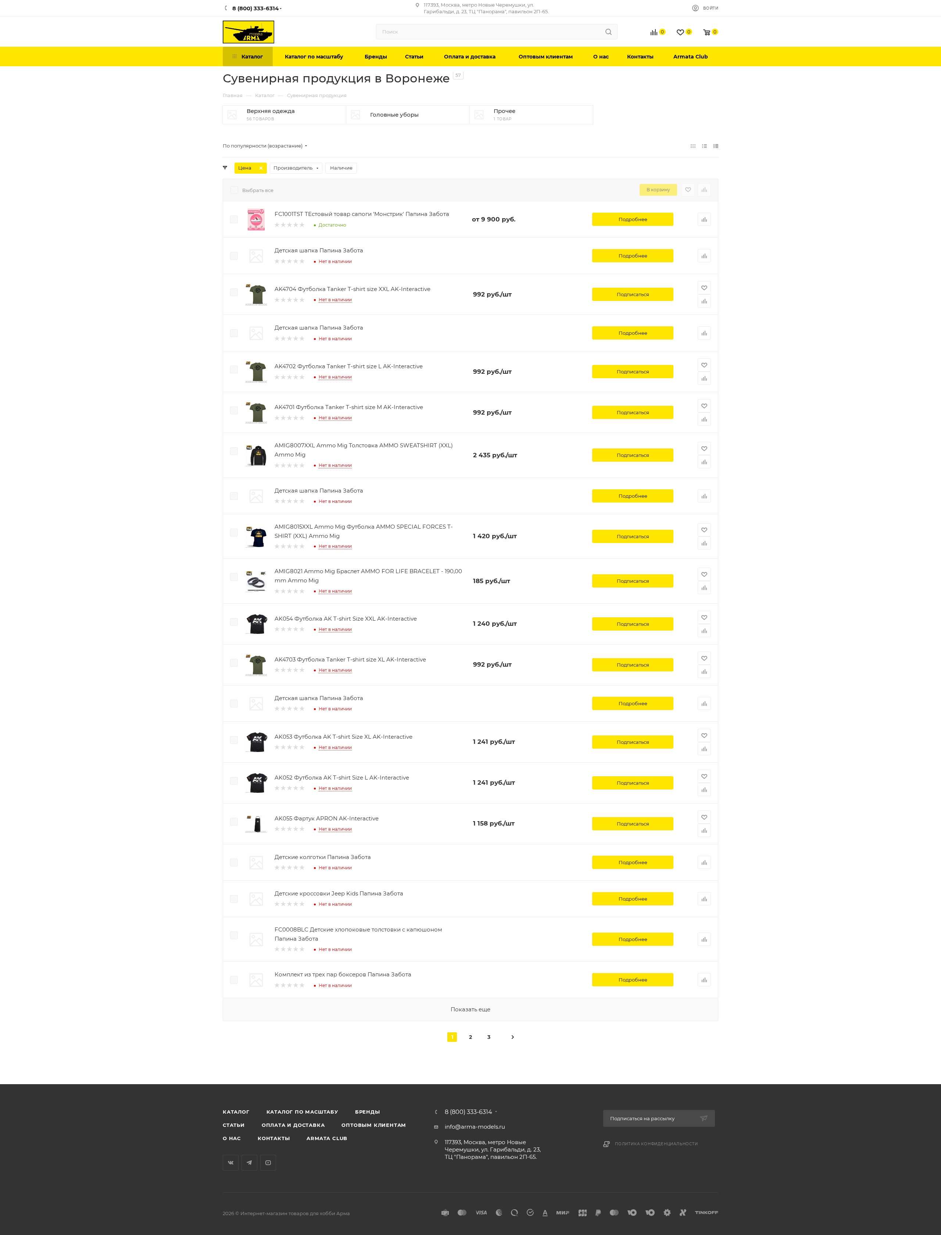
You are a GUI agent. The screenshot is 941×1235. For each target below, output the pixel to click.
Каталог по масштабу (302, 1112)
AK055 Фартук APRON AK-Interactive (327, 818)
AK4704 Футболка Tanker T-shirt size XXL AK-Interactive (352, 288)
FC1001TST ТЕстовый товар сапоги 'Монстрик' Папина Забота (362, 213)
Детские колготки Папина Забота (323, 857)
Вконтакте (231, 1163)
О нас (232, 1138)
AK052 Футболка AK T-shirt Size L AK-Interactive (342, 777)
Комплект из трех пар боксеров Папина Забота (343, 974)
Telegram (249, 1163)
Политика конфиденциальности (656, 1144)
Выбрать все (257, 190)
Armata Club (327, 1138)
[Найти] (609, 31)
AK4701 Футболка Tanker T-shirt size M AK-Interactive (349, 407)
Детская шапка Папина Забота (319, 250)
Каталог (236, 1112)
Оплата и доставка (293, 1125)
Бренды (367, 1112)
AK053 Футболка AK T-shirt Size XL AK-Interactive (343, 736)
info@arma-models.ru (475, 1126)
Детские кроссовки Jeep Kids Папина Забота (339, 893)
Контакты (274, 1138)
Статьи (234, 1125)
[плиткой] (693, 146)
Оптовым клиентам (373, 1125)
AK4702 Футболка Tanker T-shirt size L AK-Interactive (349, 366)
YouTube (268, 1163)
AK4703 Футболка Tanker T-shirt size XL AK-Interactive (350, 659)
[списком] (704, 146)
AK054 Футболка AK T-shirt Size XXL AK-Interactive (346, 618)
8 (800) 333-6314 (468, 1112)
